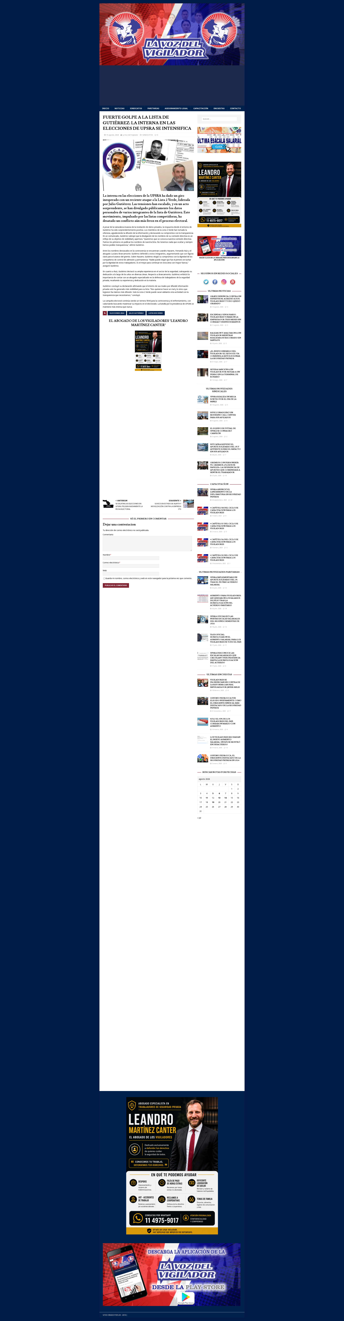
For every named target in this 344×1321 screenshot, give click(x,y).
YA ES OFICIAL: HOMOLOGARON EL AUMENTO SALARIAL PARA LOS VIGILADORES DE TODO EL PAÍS (225, 638)
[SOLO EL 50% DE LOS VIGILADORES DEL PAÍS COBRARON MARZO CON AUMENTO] (202, 724)
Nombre (106, 554)
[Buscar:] (219, 119)
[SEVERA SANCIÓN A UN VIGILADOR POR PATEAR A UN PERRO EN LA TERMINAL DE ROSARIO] (202, 375)
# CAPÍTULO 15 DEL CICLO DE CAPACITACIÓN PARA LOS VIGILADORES (224, 557)
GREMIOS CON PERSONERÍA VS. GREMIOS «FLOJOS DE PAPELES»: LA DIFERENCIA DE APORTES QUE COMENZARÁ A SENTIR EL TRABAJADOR (225, 467)
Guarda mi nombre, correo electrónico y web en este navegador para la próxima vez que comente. (148, 578)
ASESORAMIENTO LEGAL (176, 108)
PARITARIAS (153, 108)
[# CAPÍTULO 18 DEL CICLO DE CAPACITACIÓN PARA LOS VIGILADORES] (202, 513)
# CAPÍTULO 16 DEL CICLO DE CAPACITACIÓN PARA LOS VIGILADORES (224, 542)
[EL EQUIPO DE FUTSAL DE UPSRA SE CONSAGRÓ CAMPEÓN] (202, 433)
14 (225, 797)
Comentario (108, 534)
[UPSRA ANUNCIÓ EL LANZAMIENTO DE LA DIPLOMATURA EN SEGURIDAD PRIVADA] (202, 495)
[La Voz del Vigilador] (172, 63)
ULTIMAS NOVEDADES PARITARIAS (219, 572)
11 (226, 645)
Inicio (105, 108)
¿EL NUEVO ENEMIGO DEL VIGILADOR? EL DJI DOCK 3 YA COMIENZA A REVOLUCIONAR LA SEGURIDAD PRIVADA (225, 355)
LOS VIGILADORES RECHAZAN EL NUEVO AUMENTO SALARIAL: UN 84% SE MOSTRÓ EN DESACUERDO (225, 741)
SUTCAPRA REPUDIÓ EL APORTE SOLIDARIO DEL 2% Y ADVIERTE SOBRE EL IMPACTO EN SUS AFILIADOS (225, 448)
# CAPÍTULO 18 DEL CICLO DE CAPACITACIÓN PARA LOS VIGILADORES (224, 510)
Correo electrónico (111, 562)
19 (213, 802)
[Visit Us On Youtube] (232, 285)
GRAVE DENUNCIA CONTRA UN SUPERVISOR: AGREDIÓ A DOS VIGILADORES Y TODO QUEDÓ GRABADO (225, 300)
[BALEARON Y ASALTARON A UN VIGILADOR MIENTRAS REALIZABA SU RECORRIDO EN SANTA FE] (202, 338)
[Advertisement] (172, 85)
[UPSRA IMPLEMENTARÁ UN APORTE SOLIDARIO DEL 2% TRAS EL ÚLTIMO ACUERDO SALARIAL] (202, 582)
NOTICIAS (119, 108)
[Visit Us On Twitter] (206, 285)
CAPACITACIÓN (200, 108)
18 (226, 608)
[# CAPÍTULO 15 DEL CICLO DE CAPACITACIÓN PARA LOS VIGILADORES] (202, 560)
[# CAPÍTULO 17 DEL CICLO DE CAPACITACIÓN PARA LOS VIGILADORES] (202, 529)
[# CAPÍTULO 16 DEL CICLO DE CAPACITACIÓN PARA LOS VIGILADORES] (202, 545)
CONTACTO (235, 108)
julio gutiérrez (136, 313)
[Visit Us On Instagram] (223, 285)
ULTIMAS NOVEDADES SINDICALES (219, 390)
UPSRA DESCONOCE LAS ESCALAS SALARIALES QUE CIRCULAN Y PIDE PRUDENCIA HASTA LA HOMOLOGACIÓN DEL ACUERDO (225, 658)
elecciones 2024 (117, 313)
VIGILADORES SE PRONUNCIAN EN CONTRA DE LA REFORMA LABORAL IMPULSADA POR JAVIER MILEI (225, 683)
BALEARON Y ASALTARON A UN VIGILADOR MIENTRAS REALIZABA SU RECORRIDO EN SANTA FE (225, 337)
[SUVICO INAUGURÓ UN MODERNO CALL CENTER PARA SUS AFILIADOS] (202, 418)
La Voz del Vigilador (130, 135)
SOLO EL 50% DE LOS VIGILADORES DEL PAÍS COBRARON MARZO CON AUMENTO (222, 723)
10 (226, 475)
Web (105, 570)
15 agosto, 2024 (112, 135)
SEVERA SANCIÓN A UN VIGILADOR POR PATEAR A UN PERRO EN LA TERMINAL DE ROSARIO (225, 373)
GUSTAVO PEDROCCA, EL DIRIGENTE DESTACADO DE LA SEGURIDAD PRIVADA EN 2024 (225, 758)
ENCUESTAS (219, 108)
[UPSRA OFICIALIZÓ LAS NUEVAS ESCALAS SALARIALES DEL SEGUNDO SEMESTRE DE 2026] (202, 621)
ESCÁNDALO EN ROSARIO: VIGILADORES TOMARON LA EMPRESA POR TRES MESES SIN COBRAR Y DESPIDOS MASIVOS (225, 318)
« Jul (199, 817)
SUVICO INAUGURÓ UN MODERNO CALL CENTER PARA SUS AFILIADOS (223, 415)
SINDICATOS (136, 108)
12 (226, 588)
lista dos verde (155, 313)
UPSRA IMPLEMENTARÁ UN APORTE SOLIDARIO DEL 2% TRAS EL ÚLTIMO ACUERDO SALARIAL (224, 581)
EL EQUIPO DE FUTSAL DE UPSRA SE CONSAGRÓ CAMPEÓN (223, 430)
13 (227, 748)
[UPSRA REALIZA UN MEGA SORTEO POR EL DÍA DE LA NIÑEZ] (202, 402)
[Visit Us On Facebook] (214, 285)
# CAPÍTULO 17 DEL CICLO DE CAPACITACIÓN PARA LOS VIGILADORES (224, 526)
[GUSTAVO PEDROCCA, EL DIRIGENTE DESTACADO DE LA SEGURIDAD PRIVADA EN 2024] (202, 760)
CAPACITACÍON (219, 484)
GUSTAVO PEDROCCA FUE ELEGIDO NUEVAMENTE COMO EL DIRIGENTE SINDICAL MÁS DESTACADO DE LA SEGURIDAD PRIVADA (225, 703)
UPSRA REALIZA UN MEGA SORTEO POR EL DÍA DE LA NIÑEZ (223, 399)
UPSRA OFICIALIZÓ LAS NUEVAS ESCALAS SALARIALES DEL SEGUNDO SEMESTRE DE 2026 (225, 620)
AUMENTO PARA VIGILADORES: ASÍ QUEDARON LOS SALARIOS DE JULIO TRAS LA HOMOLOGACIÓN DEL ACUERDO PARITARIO (225, 600)
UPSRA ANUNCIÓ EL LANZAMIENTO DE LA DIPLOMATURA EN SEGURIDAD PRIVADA (225, 493)
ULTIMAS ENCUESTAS (219, 674)
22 (231, 500)
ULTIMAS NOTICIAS (219, 291)
